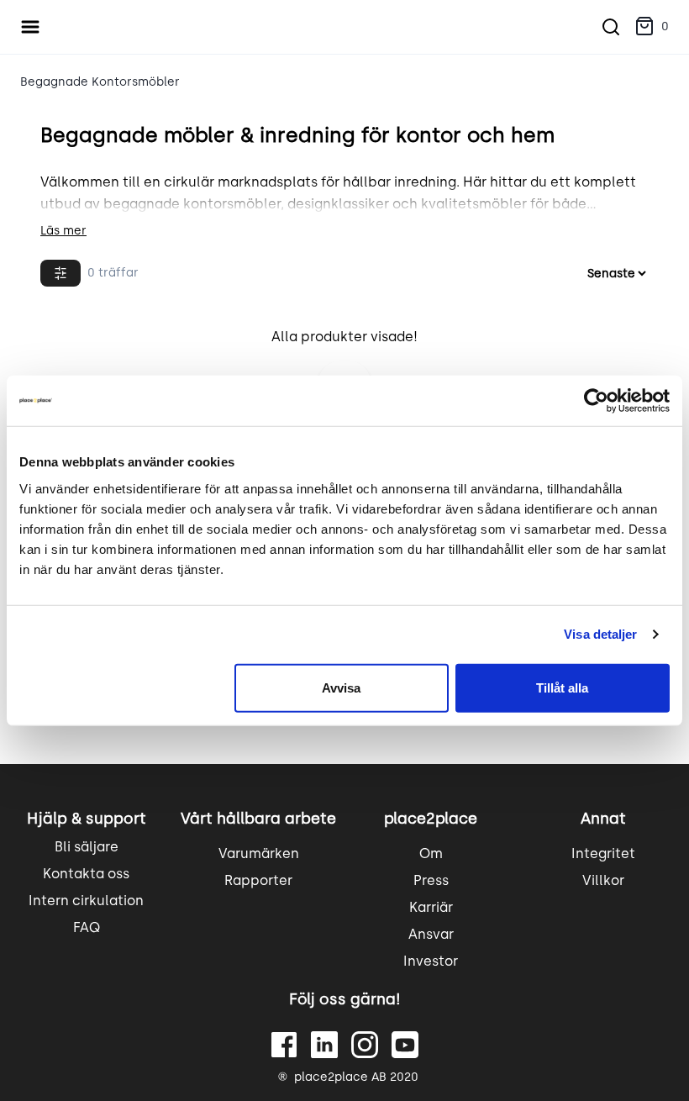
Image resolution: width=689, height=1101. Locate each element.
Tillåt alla (562, 687)
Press (431, 880)
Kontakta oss (86, 874)
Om (431, 853)
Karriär (431, 907)
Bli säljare (86, 847)
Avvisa (341, 687)
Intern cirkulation (86, 901)
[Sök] (611, 27)
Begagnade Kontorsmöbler (100, 82)
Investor (430, 961)
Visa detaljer (600, 634)
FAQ (86, 927)
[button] (652, 27)
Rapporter (258, 880)
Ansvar (431, 934)
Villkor (603, 880)
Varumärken (258, 853)
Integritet (603, 853)
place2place (430, 818)
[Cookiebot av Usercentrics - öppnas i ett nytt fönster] (596, 401)
